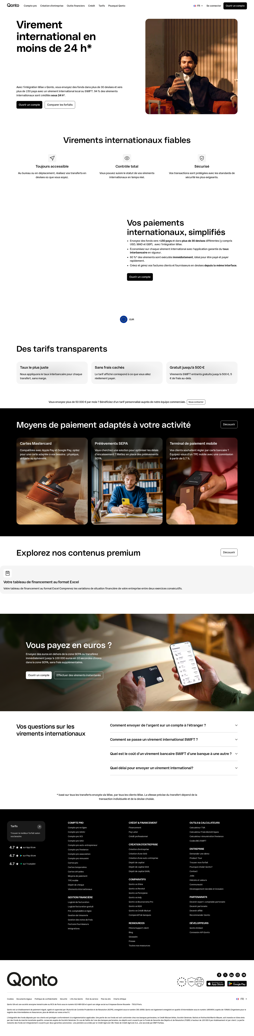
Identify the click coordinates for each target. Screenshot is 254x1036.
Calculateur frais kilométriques (204, 832)
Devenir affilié (196, 910)
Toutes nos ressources (139, 945)
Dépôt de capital (136, 862)
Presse (132, 941)
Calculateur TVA (197, 827)
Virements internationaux (80, 889)
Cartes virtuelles (76, 871)
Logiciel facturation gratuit (80, 906)
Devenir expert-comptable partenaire (207, 902)
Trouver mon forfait (199, 862)
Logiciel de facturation (78, 902)
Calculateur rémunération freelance (207, 836)
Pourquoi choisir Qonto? (201, 867)
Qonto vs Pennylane (138, 893)
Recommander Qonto (200, 915)
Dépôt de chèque (76, 885)
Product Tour (196, 858)
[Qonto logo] (13, 5)
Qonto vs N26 (135, 906)
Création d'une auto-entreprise (143, 858)
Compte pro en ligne (77, 827)
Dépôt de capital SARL (139, 871)
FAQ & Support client (139, 928)
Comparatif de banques (140, 915)
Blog (131, 932)
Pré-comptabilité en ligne (80, 911)
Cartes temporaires (77, 867)
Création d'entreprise (139, 849)
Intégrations (74, 928)
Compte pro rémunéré (78, 858)
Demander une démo (199, 854)
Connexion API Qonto (200, 932)
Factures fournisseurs (78, 924)
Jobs (192, 876)
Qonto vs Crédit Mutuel (140, 910)
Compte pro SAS (76, 841)
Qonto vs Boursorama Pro (141, 902)
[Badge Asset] (219, 975)
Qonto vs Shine (136, 884)
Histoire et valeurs (198, 880)
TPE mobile (73, 880)
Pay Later (133, 832)
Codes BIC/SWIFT (198, 841)
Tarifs (14, 826)
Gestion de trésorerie (78, 915)
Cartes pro (73, 863)
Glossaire (133, 937)
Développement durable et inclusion (206, 889)
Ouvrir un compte (235, 5)
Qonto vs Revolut (137, 888)
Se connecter (214, 5)
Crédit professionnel (138, 836)
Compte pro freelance (78, 849)
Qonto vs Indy (135, 897)
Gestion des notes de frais (80, 920)
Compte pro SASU (76, 832)
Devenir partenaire (198, 906)
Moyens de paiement (77, 876)
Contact (194, 871)
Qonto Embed (196, 928)
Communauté (196, 884)
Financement (135, 827)
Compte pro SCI (75, 836)
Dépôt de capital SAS (139, 867)
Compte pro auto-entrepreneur (82, 845)
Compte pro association (79, 854)
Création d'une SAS (138, 854)
